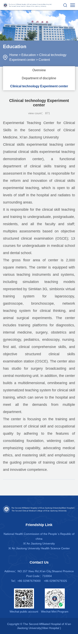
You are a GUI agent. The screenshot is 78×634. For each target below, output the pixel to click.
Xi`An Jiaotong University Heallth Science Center (39, 548)
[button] (65, 5)
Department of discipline (39, 78)
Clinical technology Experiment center (39, 86)
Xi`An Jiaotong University (39, 543)
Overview (39, 70)
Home (13, 55)
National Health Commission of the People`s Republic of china (39, 536)
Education (28, 55)
